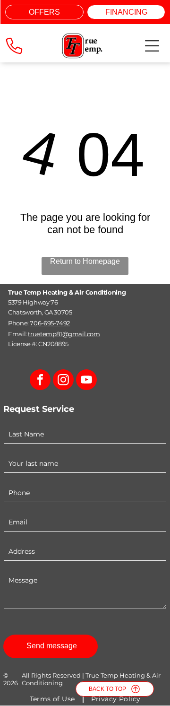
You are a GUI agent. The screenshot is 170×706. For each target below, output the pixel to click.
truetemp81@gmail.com (64, 334)
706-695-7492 (49, 323)
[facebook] (40, 380)
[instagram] (63, 380)
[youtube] (86, 380)
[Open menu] (152, 46)
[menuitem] (53, 699)
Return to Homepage (85, 261)
